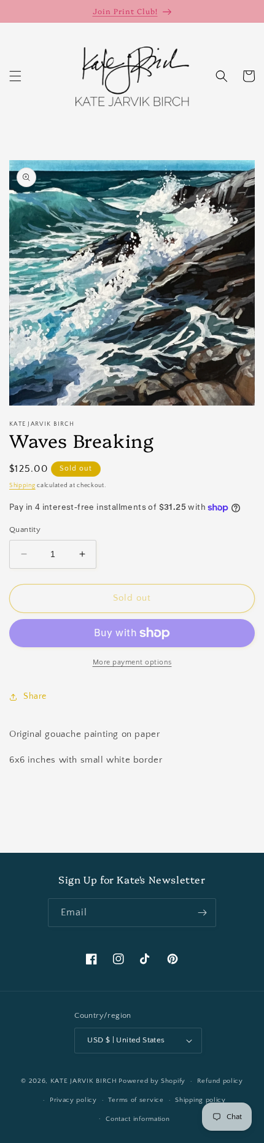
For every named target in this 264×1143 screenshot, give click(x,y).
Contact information (137, 1119)
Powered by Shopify (151, 1081)
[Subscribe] (201, 912)
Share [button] (35, 696)
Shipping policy (200, 1100)
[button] (15, 76)
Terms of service (135, 1100)
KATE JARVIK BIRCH (83, 1081)
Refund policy (220, 1081)
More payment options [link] (132, 662)
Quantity (25, 529)
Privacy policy (73, 1100)
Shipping (22, 485)
